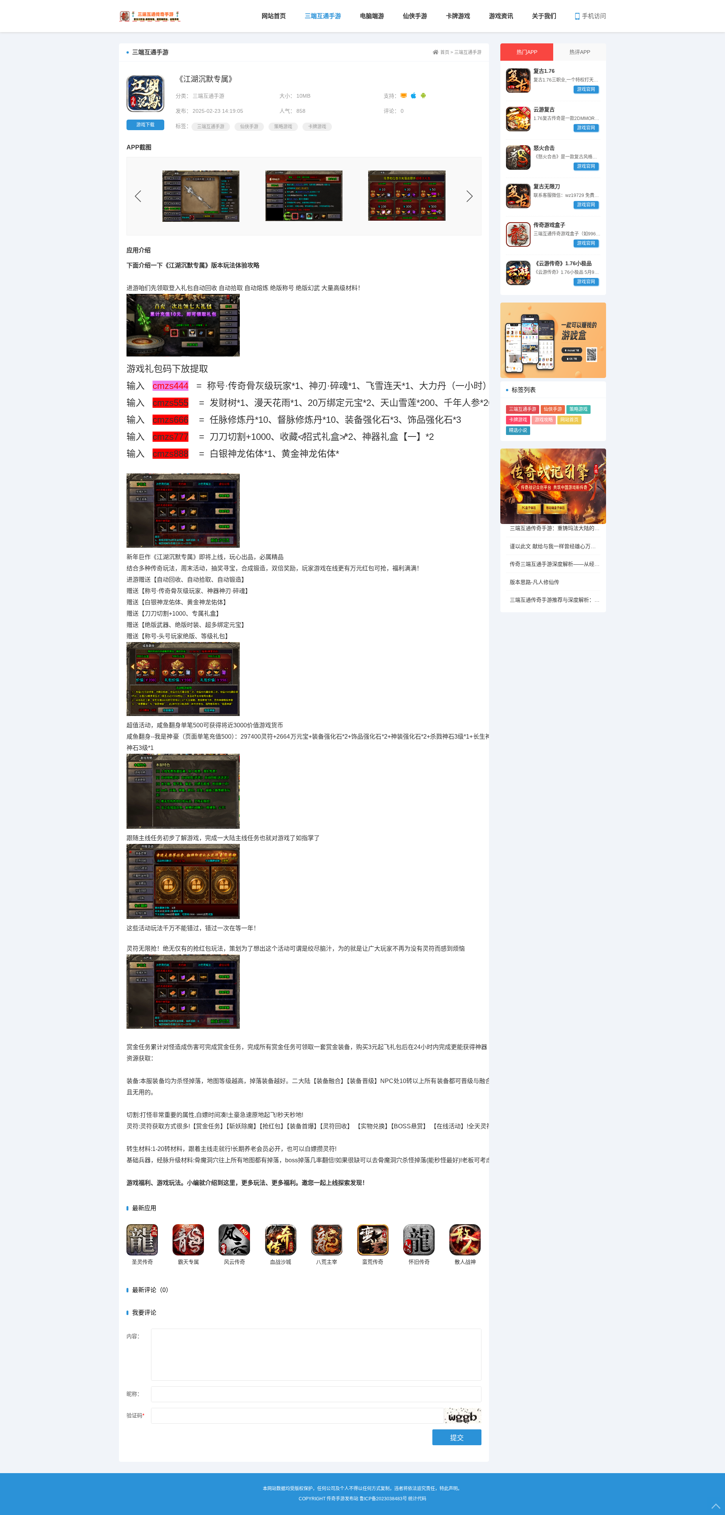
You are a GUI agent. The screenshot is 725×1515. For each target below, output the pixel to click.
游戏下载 (145, 125)
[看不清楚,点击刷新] (462, 1416)
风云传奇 (234, 1262)
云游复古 (544, 109)
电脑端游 (372, 16)
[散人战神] (465, 1239)
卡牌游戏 (458, 16)
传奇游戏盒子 (549, 225)
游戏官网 (586, 89)
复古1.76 (544, 71)
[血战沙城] (280, 1239)
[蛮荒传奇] (373, 1239)
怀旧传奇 (419, 1262)
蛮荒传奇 (372, 1262)
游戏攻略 (544, 420)
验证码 (135, 1415)
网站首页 (274, 16)
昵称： (134, 1394)
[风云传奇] (234, 1239)
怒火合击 (544, 148)
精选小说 (518, 430)
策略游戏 (578, 409)
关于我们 (544, 16)
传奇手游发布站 (150, 16)
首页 (444, 52)
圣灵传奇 (142, 1262)
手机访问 (594, 16)
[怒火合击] (518, 157)
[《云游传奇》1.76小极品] (518, 273)
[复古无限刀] (518, 196)
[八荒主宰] (326, 1239)
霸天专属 (188, 1262)
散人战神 (465, 1262)
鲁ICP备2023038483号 (383, 1498)
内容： (134, 1336)
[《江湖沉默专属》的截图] (201, 196)
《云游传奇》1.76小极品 (563, 263)
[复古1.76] (518, 80)
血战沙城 (280, 1262)
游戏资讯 (501, 16)
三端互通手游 (323, 16)
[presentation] (138, 196)
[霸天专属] (188, 1239)
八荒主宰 (326, 1262)
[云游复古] (518, 119)
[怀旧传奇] (419, 1239)
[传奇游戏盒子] (518, 234)
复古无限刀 (547, 186)
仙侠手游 (415, 16)
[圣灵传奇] (142, 1239)
